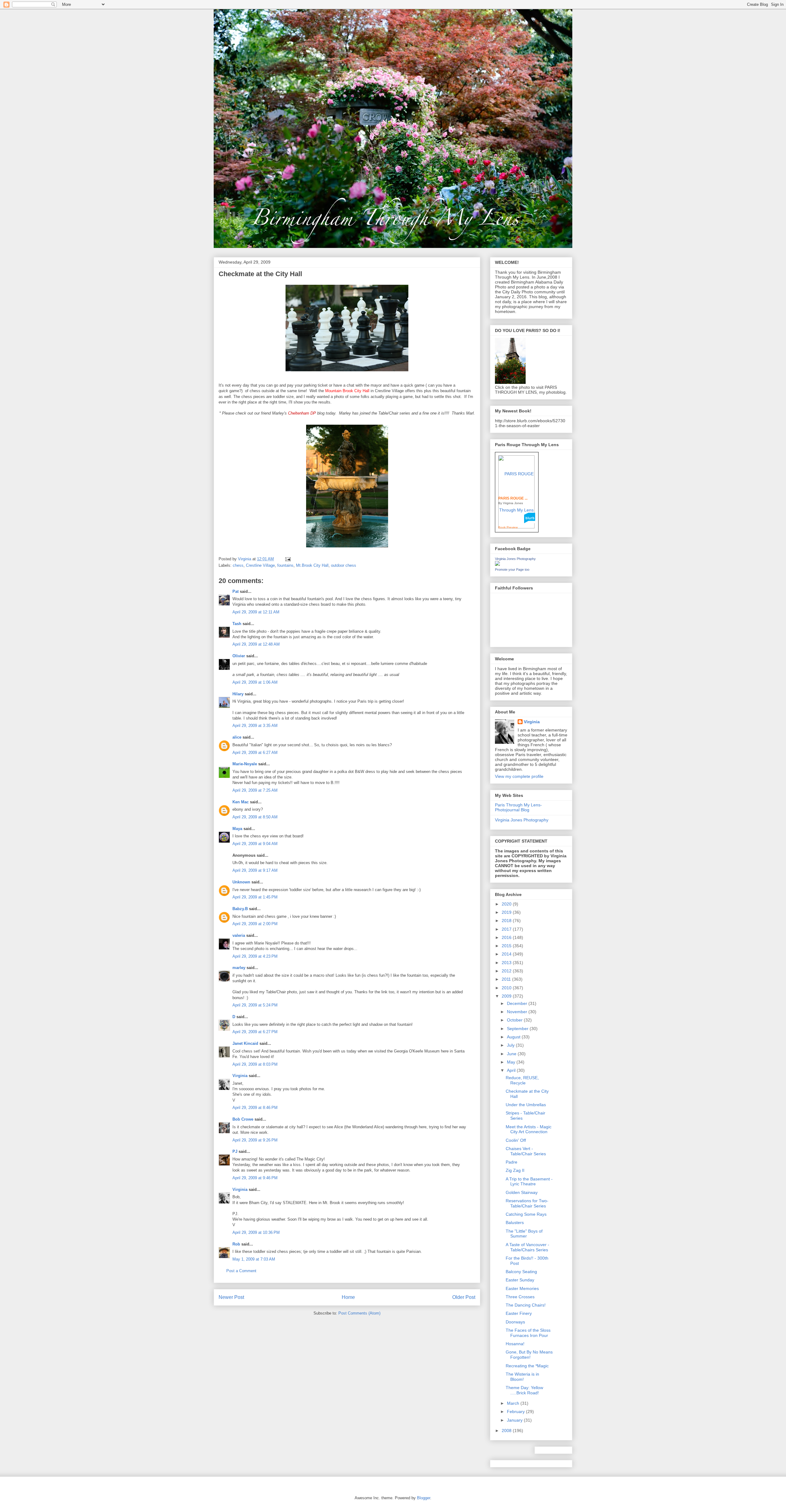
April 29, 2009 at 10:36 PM (256, 1232)
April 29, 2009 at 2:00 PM (255, 923)
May (511, 1062)
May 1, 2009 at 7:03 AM (253, 1259)
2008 (507, 1430)
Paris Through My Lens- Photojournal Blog (518, 807)
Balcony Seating (521, 1271)
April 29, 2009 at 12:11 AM (255, 612)
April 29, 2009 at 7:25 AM (255, 790)
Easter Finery (519, 1313)
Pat (235, 591)
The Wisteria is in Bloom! (522, 1377)
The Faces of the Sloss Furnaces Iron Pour (528, 1333)
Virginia (239, 1075)
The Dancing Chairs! (526, 1305)
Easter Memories (522, 1288)
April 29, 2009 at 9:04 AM (255, 843)
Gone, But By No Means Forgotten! (529, 1355)
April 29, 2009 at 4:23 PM (255, 956)
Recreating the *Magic (527, 1365)
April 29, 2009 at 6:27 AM (255, 752)
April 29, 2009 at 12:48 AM (256, 644)
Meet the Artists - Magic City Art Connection (528, 1129)
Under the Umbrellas (526, 1104)
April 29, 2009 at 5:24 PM (255, 1005)
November (517, 1011)
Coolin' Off (516, 1140)
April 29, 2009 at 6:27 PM (255, 1031)
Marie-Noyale (244, 764)
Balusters (515, 1222)
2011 (507, 979)
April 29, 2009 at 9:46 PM (255, 1178)
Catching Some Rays (526, 1214)
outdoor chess (343, 565)
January (515, 1420)
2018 (507, 920)
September (518, 1028)
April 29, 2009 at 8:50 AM (255, 817)
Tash (236, 623)
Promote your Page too (512, 569)
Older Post (463, 1297)
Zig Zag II (515, 1170)
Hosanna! (515, 1343)
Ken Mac (240, 802)
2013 (507, 962)
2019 (507, 912)
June (512, 1053)
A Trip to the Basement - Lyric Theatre (529, 1181)
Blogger (423, 1498)
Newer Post (231, 1297)
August (514, 1036)
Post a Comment (241, 1271)
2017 (507, 929)
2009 (507, 996)
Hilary (237, 694)
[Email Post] (287, 559)
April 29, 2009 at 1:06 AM (255, 682)
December (517, 1003)
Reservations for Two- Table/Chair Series (527, 1203)
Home (348, 1297)
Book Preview (508, 527)
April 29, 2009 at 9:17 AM (255, 870)
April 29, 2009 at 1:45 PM (255, 897)
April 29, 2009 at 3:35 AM (255, 725)
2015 (507, 945)
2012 (507, 970)
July (511, 1045)
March (513, 1403)
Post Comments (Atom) (359, 1313)
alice (236, 737)
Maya (237, 828)
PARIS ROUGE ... (512, 498)
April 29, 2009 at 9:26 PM (255, 1140)
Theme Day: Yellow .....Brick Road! (524, 1390)
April (512, 1070)
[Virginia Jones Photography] (497, 564)
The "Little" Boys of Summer (524, 1234)
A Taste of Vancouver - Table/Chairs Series (527, 1247)
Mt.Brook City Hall (312, 565)
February (516, 1411)
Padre (511, 1162)
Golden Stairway (522, 1192)
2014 (507, 954)
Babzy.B (240, 908)
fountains (285, 565)
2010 (507, 987)
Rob (236, 1244)
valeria (238, 935)
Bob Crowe (242, 1119)
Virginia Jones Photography (515, 559)
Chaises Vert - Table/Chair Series (526, 1151)
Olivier (238, 656)
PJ (234, 1151)
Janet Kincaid (245, 1043)
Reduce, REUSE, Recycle (522, 1080)
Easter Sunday (520, 1279)
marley (238, 967)
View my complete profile (519, 776)
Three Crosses (520, 1296)
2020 (507, 904)
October (515, 1020)
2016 (507, 937)
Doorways (515, 1321)
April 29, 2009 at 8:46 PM (255, 1107)
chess (238, 565)
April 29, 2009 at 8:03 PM (255, 1064)
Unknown (241, 882)
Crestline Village (260, 565)
